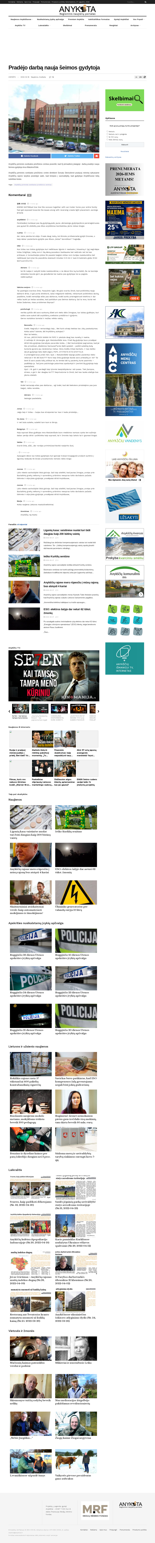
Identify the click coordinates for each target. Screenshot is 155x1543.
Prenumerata (45, 2)
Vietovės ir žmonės (21, 1331)
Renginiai (113, 25)
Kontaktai (11, 2)
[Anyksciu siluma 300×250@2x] (124, 466)
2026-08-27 (49, 538)
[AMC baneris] (123, 380)
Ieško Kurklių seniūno (57, 556)
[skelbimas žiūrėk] (124, 100)
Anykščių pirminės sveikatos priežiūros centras (33, 185)
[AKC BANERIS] (124, 322)
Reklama (20, 2)
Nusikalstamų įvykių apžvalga (50, 19)
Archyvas (135, 25)
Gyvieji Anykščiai (121, 19)
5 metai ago (33, 220)
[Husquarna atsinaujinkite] (124, 285)
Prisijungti (36, 2)
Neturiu (112, 131)
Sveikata (42, 77)
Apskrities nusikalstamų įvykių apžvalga (35, 923)
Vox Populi (138, 19)
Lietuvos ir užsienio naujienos (28, 1046)
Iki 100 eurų (113, 137)
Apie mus (27, 2)
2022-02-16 (25, 77)
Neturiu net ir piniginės (118, 134)
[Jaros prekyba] (124, 220)
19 (52, 77)
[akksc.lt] (124, 620)
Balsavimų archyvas (113, 157)
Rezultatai (125, 151)
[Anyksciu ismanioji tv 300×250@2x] (124, 658)
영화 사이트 (21, 204)
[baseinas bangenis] (123, 505)
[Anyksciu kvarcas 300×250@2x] (124, 544)
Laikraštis (15, 1170)
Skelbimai (67, 25)
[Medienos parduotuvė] (124, 254)
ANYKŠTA (12, 77)
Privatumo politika (58, 2)
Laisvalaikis (43, 25)
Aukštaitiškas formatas (99, 19)
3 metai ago (34, 204)
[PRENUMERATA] (124, 179)
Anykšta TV (20, 25)
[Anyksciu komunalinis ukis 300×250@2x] (124, 581)
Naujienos (34, 77)
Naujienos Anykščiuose (21, 19)
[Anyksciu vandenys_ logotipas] (124, 433)
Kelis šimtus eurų (116, 140)
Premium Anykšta (76, 19)
